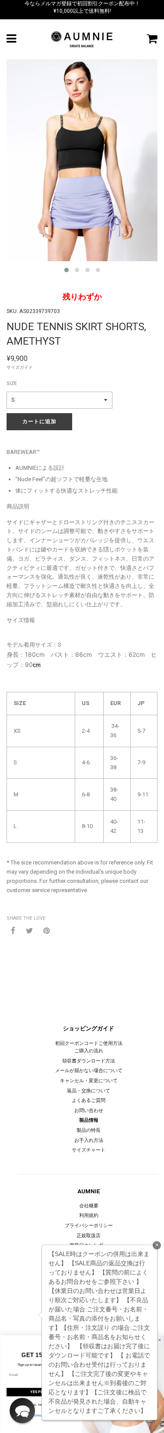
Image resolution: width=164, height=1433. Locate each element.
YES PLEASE (41, 1391)
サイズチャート (88, 1150)
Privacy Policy (41, 1415)
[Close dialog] (159, 1340)
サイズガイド (20, 367)
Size (12, 383)
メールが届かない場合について (88, 1070)
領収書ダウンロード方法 (88, 1061)
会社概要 (88, 1206)
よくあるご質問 (88, 1100)
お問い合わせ (88, 1110)
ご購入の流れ (88, 1051)
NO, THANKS (41, 1404)
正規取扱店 (89, 1236)
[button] (22, 1410)
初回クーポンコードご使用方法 (88, 1043)
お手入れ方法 (88, 1140)
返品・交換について (88, 1091)
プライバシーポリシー (89, 1225)
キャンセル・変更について (89, 1081)
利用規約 (88, 1215)
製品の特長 (89, 1130)
